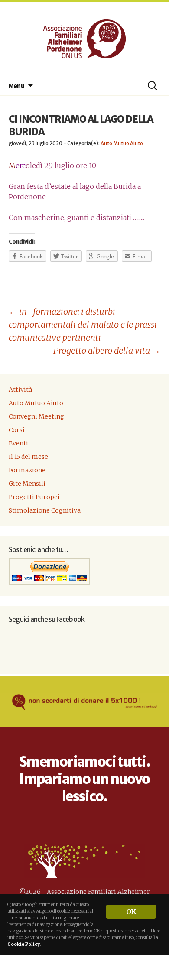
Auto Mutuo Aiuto (122, 143)
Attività (20, 389)
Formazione (27, 470)
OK (131, 911)
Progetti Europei (34, 497)
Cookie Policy (23, 944)
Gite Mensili (27, 483)
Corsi (17, 430)
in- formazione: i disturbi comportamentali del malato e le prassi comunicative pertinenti (83, 324)
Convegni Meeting (36, 416)
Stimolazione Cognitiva (45, 510)
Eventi (18, 443)
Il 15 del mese (28, 457)
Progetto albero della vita (106, 350)
